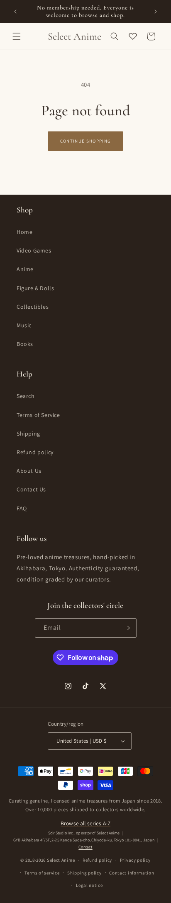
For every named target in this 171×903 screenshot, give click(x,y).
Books (25, 344)
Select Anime (61, 860)
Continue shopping (85, 141)
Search (26, 396)
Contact (85, 847)
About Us (29, 470)
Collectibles (33, 306)
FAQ (22, 508)
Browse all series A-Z (85, 823)
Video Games (34, 250)
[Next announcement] (156, 11)
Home (24, 232)
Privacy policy (135, 860)
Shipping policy (84, 873)
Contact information (131, 873)
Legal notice (89, 885)
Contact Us (31, 489)
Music (24, 325)
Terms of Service (38, 415)
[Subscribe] (127, 628)
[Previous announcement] (15, 11)
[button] (16, 36)
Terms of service (41, 873)
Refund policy (35, 452)
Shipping (28, 433)
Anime (25, 269)
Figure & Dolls (35, 288)
